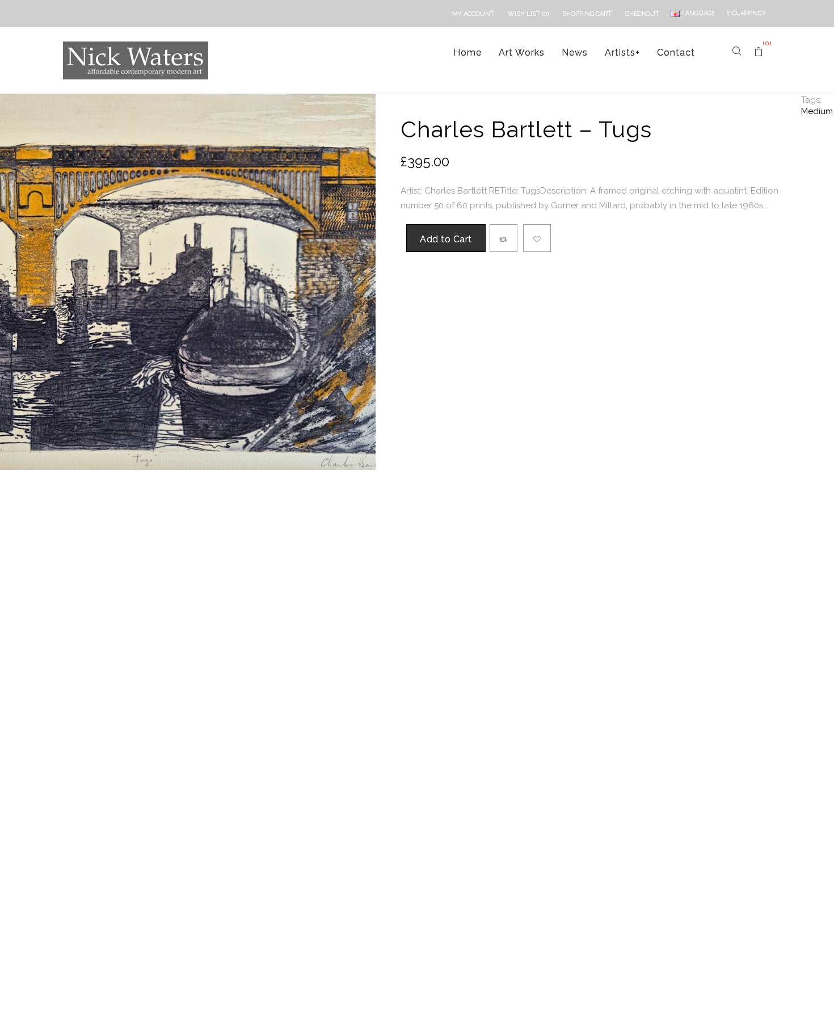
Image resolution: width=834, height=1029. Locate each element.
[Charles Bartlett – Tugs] (188, 281)
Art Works (522, 52)
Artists (622, 52)
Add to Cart (446, 239)
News (575, 52)
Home (467, 52)
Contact (676, 52)
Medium (817, 111)
